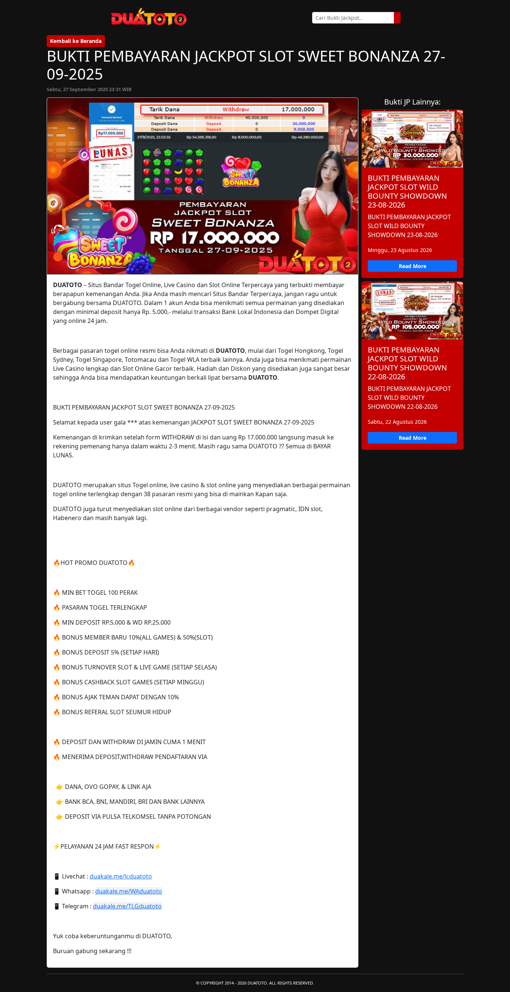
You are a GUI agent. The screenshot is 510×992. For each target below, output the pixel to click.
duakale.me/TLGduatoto (127, 906)
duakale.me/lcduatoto (121, 876)
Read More (412, 266)
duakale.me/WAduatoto (128, 891)
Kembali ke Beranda (76, 40)
